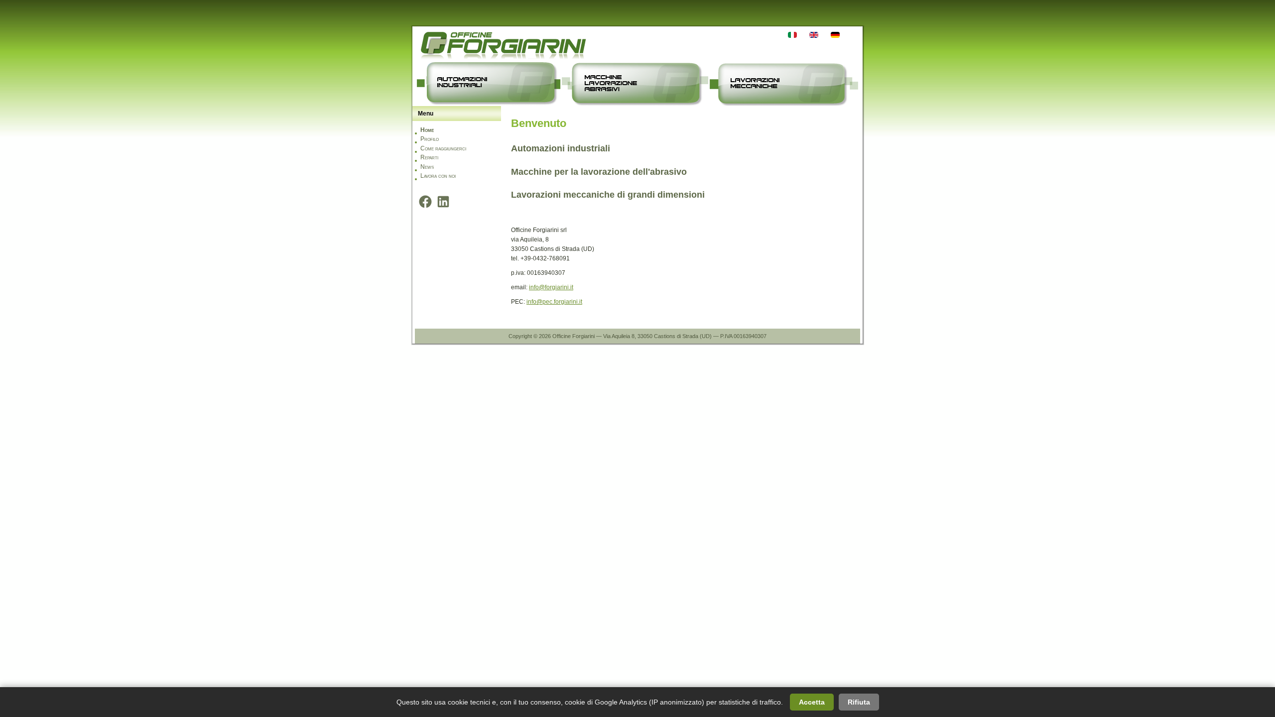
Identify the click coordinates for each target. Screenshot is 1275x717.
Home (427, 129)
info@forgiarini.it (551, 287)
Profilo (429, 138)
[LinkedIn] (443, 201)
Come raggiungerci (443, 148)
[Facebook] (425, 201)
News (427, 166)
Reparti (429, 157)
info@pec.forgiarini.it (554, 301)
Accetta (812, 702)
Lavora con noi (438, 175)
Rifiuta (859, 702)
